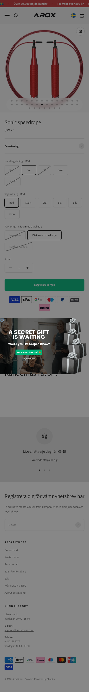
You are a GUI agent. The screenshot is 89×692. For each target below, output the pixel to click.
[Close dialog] (2, 319)
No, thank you (29, 358)
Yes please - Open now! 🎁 (29, 352)
